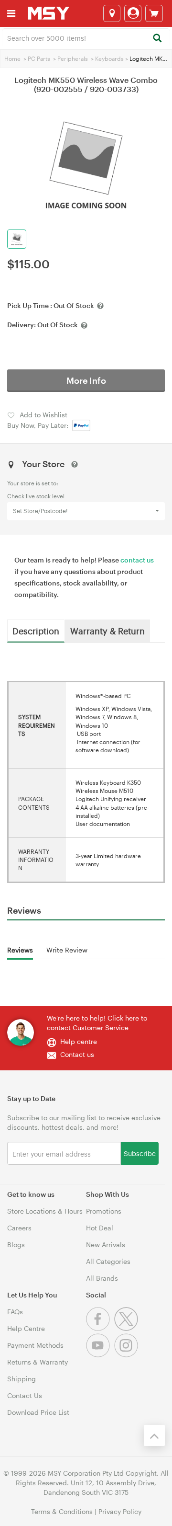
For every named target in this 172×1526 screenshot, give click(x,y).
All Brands (102, 1278)
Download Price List (38, 1412)
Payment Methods (35, 1345)
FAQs (15, 1312)
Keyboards (109, 58)
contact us (137, 560)
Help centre (78, 1041)
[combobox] (86, 37)
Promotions (103, 1211)
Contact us (77, 1054)
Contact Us (24, 1395)
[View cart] (154, 13)
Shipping (21, 1379)
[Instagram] (127, 1355)
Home (12, 58)
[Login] (132, 13)
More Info (86, 380)
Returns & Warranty (37, 1362)
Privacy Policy (119, 1511)
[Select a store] (111, 13)
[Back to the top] (154, 1435)
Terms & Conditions (62, 1511)
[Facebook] (100, 1328)
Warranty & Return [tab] (107, 630)
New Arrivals (105, 1244)
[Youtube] (100, 1355)
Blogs (16, 1244)
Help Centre (26, 1328)
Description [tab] (35, 630)
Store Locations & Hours (45, 1211)
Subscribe (140, 1153)
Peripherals (72, 58)
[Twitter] (127, 1328)
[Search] (157, 38)
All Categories (108, 1261)
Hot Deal (99, 1228)
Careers (19, 1228)
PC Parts (39, 58)
